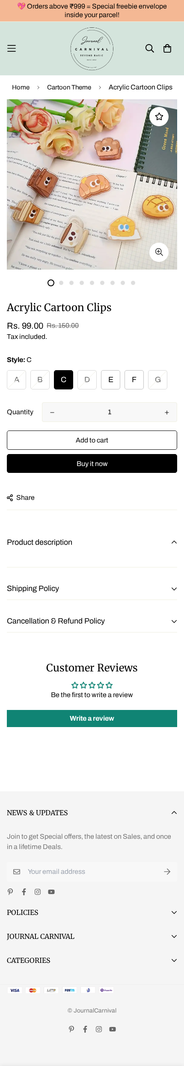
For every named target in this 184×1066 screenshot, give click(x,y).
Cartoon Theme (69, 87)
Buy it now (92, 463)
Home (21, 87)
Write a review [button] (92, 718)
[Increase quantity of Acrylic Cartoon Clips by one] (167, 412)
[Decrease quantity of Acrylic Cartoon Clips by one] (52, 412)
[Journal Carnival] (92, 48)
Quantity (20, 412)
